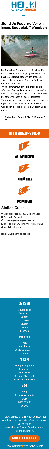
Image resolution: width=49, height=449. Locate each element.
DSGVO (24, 405)
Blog (24, 391)
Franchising (25, 346)
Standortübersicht (24, 376)
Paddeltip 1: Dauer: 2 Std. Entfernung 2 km (25, 118)
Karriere (25, 353)
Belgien (24, 316)
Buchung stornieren (24, 379)
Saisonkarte (24, 369)
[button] (23, 14)
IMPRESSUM (24, 402)
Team (24, 343)
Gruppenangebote (24, 365)
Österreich (24, 313)
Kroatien (24, 331)
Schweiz (24, 320)
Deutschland (24, 309)
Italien (24, 327)
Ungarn (24, 324)
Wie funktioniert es (24, 350)
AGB (24, 398)
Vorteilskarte (24, 372)
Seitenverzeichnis (24, 395)
